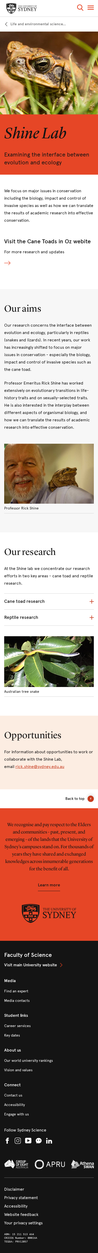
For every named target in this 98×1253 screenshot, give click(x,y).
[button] (80, 8)
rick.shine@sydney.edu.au (39, 766)
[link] (35, 24)
